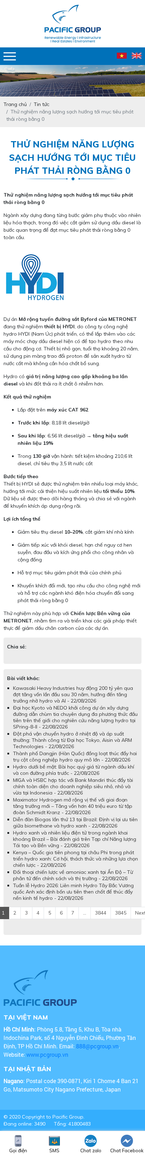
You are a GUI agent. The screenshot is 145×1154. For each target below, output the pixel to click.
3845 (120, 913)
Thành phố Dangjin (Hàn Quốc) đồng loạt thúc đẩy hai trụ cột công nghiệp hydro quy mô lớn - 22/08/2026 (75, 756)
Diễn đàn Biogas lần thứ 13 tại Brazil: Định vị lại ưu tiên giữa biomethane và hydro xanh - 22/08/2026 (75, 822)
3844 (100, 913)
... (84, 913)
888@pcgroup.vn (97, 1046)
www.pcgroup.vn (48, 1054)
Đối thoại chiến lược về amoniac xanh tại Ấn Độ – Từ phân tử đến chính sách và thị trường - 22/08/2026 (73, 875)
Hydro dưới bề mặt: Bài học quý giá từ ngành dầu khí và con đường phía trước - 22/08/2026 (73, 770)
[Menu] (10, 56)
